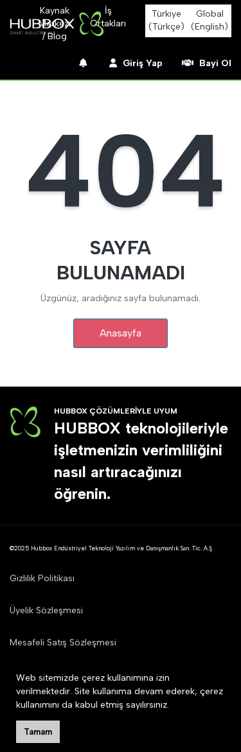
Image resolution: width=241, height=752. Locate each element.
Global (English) (209, 20)
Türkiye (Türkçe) (166, 20)
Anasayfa (120, 333)
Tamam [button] (38, 732)
